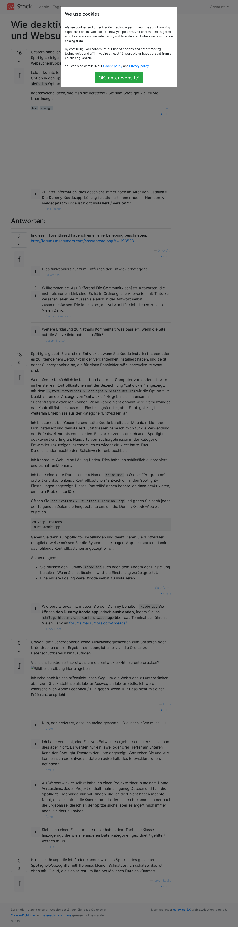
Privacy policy (139, 66)
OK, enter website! (119, 78)
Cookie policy (112, 66)
